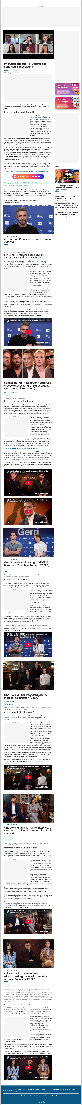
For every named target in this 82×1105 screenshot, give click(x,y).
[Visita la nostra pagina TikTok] (42, 1102)
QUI (17, 202)
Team (5, 246)
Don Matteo (8, 248)
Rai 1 (23, 263)
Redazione (7, 70)
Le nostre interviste (10, 61)
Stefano (6, 568)
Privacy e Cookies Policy (35, 1095)
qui (45, 752)
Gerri (6, 571)
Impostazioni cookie (47, 1095)
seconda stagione (36, 117)
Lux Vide (13, 718)
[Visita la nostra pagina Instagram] (39, 1102)
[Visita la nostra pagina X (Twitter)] (44, 1102)
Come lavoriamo (57, 1095)
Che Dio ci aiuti (9, 704)
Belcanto (7, 985)
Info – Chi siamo (24, 1095)
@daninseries (62, 106)
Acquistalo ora (63, 92)
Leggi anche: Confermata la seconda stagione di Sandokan (20, 448)
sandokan (7, 395)
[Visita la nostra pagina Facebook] (37, 1102)
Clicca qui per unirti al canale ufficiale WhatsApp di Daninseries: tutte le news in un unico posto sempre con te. (26, 184)
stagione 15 (34, 261)
